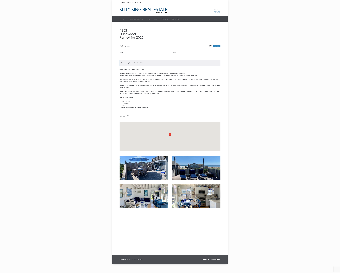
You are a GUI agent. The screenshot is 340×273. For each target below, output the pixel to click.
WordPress (210, 259)
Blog (184, 19)
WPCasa (217, 259)
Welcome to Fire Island (136, 19)
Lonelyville (138, 2)
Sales (148, 19)
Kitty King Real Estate (137, 259)
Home (123, 19)
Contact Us (175, 19)
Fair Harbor (130, 2)
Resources (165, 19)
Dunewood (123, 2)
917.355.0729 (216, 12)
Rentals (156, 19)
